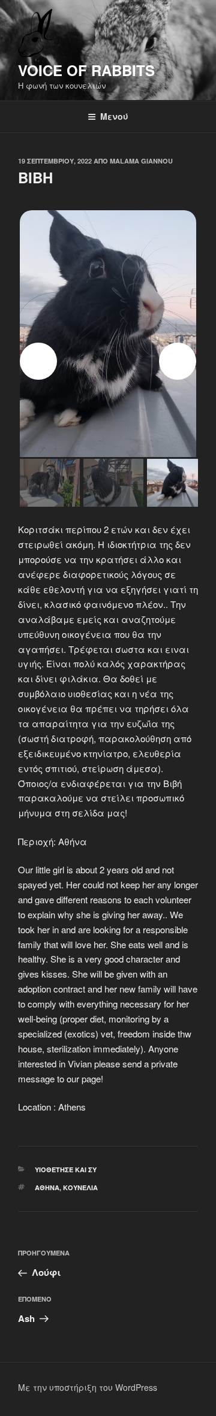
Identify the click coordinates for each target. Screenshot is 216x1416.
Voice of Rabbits (86, 70)
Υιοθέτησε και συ (66, 1169)
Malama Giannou (141, 160)
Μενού (114, 116)
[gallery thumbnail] (50, 483)
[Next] (177, 361)
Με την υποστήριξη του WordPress (87, 1387)
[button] (108, 328)
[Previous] (38, 361)
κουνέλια (80, 1187)
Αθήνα (47, 1187)
